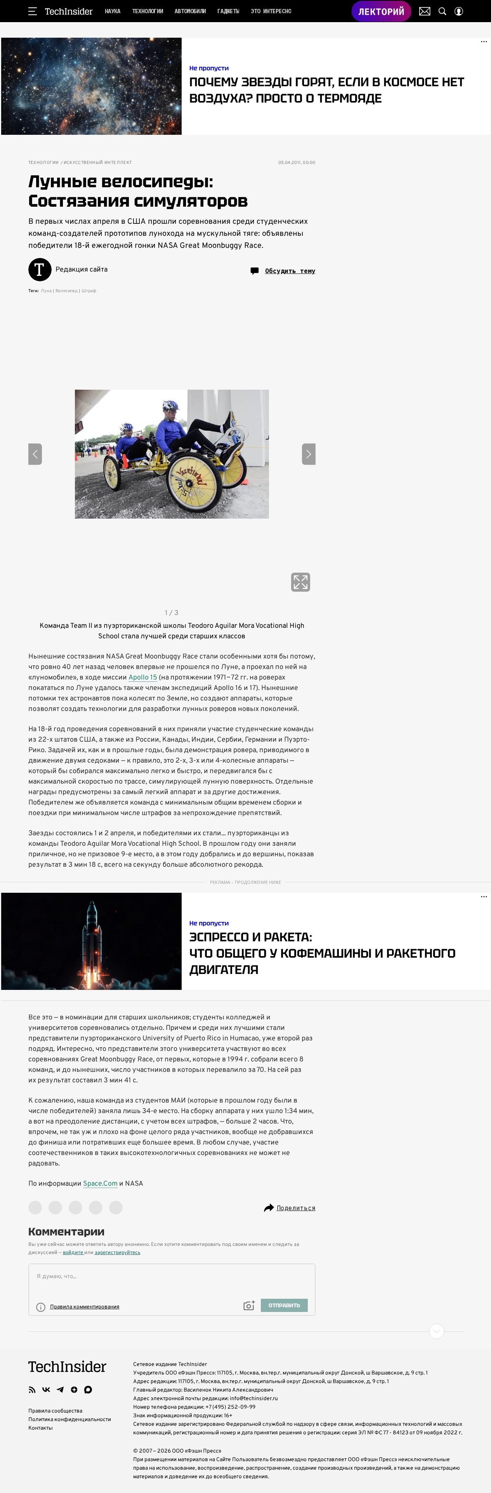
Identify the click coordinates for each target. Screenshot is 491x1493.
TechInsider (69, 11)
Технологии (43, 163)
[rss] (32, 1390)
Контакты (40, 1428)
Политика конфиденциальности (69, 1419)
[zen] (74, 1390)
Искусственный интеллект (98, 163)
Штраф (89, 291)
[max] (88, 1390)
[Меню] (32, 11)
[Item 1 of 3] (172, 454)
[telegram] (60, 1390)
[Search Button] (442, 11)
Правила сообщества (55, 1411)
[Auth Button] (459, 11)
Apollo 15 (142, 677)
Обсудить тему (290, 271)
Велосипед (67, 291)
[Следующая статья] (245, 1331)
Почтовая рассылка (424, 11)
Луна (46, 291)
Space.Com (100, 1183)
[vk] (46, 1390)
